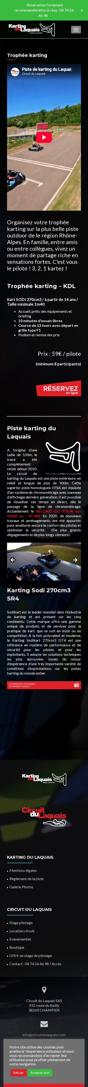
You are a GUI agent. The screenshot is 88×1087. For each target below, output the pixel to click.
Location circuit (21, 931)
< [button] (12, 560)
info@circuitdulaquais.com (44, 1034)
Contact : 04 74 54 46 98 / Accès (35, 963)
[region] (44, 562)
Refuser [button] (18, 1073)
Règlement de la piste (26, 878)
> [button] (75, 560)
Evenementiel (20, 939)
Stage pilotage (21, 922)
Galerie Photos (21, 887)
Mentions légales (23, 870)
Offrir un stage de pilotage (30, 955)
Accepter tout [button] (40, 1073)
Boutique (16, 947)
